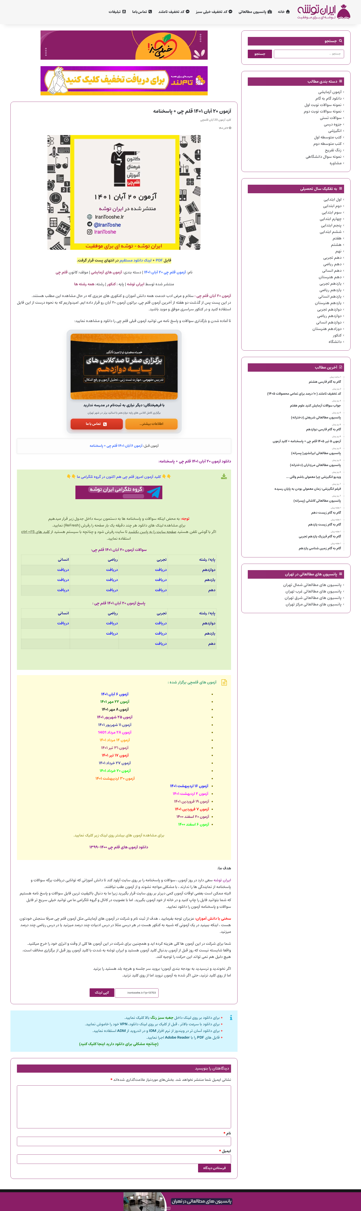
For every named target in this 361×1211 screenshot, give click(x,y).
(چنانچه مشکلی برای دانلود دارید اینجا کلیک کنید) (118, 1044)
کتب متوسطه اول (328, 137)
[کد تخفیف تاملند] (124, 80)
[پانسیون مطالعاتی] (180, 1201)
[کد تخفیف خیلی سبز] (124, 45)
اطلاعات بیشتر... (151, 424)
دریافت (161, 570)
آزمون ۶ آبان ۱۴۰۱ (114, 694)
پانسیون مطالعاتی (253, 12)
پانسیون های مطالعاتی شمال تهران (312, 585)
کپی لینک (102, 992)
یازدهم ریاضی (330, 290)
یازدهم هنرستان (328, 303)
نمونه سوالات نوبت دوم (323, 111)
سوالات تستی (331, 118)
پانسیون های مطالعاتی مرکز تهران (314, 604)
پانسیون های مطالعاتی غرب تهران (313, 591)
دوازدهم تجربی (329, 309)
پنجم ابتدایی (331, 225)
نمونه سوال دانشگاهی (324, 157)
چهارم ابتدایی (331, 219)
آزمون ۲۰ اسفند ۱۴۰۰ (193, 817)
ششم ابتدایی (331, 232)
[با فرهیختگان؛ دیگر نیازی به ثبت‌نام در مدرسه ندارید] (124, 366)
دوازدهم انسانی (329, 322)
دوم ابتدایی (332, 206)
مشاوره (336, 163)
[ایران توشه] (324, 12)
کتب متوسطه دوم (327, 144)
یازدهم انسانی (330, 296)
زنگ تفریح (333, 150)
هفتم (337, 238)
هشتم (336, 245)
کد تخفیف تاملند (171, 12)
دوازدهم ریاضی (329, 316)
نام (227, 1133)
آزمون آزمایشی (330, 92)
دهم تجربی (332, 258)
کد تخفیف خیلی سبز (212, 12)
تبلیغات (115, 12)
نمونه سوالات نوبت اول (323, 105)
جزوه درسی (333, 124)
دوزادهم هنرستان (327, 329)
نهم (338, 251)
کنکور (337, 335)
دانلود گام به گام (328, 98)
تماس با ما (93, 424)
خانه (282, 12)
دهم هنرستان (330, 277)
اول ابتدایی (333, 199)
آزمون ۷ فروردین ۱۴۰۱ (192, 809)
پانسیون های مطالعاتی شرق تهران (313, 598)
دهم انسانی (332, 271)
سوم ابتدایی (332, 212)
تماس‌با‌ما (140, 12)
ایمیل (225, 1151)
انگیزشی (335, 131)
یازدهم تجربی (330, 284)
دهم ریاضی (332, 264)
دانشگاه (335, 342)
